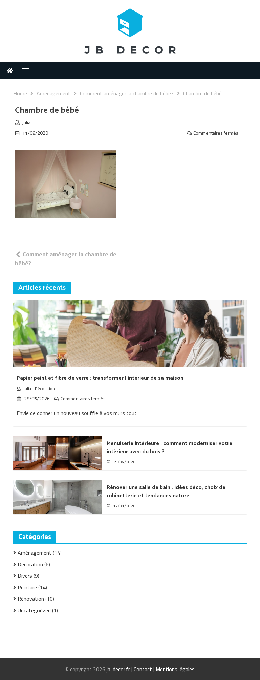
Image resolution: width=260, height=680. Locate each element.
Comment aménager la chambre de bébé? (65, 258)
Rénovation (31, 599)
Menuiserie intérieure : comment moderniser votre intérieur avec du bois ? (169, 447)
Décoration (45, 388)
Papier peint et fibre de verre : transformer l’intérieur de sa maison (100, 378)
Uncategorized (34, 610)
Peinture (27, 587)
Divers (25, 576)
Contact (143, 669)
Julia (26, 122)
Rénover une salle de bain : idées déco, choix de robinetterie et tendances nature (166, 491)
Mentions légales (175, 669)
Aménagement (34, 553)
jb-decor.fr (118, 669)
